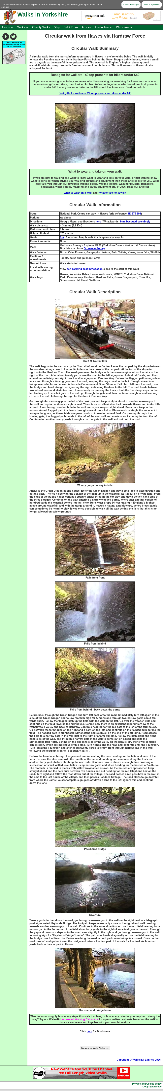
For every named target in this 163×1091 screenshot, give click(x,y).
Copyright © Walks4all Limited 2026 (139, 1059)
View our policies (152, 4)
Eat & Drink (70, 27)
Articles (86, 27)
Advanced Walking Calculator (80, 1019)
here (98, 221)
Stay (57, 27)
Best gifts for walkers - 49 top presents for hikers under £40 (95, 93)
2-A (62, 237)
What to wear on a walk (78, 192)
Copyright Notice (152, 1086)
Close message (131, 4)
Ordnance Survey (94, 248)
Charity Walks (41, 27)
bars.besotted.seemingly (135, 221)
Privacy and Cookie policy (147, 1083)
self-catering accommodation (85, 268)
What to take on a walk (112, 192)
